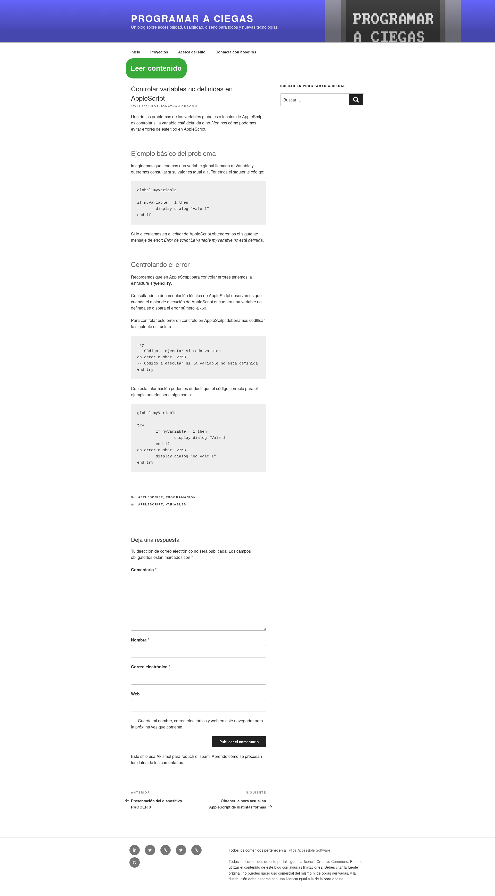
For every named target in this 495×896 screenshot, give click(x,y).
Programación (181, 497)
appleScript (150, 504)
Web (135, 694)
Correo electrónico (150, 667)
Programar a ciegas (192, 18)
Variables (176, 504)
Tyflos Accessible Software (308, 850)
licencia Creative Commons (325, 861)
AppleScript (150, 497)
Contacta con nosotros (236, 51)
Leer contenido (156, 68)
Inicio (135, 51)
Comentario (143, 570)
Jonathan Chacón (178, 106)
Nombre (140, 640)
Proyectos (159, 51)
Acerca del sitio (191, 51)
